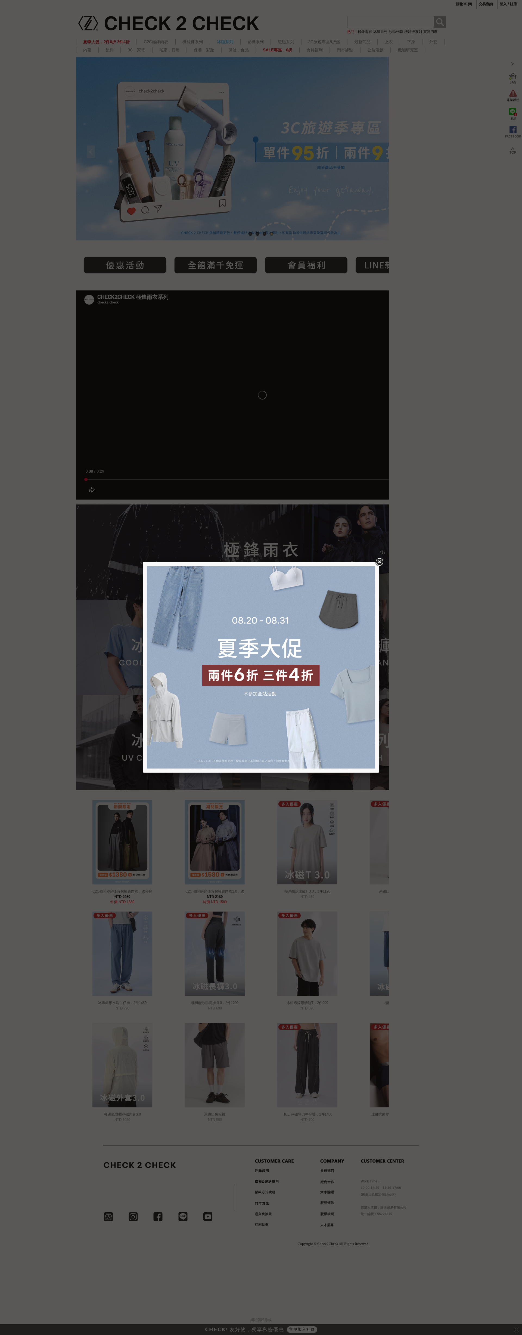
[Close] (379, 562)
